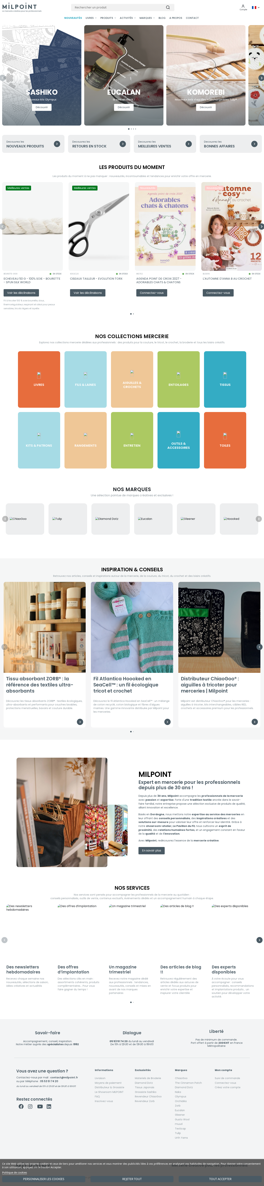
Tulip (178, 1133)
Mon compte (223, 1070)
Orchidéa (181, 1101)
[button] (243, 7)
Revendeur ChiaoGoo (148, 1096)
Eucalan (180, 1110)
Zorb (177, 1105)
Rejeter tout (132, 1179)
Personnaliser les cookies (43, 1179)
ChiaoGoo (181, 1078)
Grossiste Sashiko (145, 1092)
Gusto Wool (182, 1119)
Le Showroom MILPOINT (109, 1092)
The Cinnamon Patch (188, 1083)
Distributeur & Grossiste (109, 1087)
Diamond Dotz (144, 1083)
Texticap (180, 1128)
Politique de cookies (14, 1172)
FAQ (97, 1096)
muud (178, 1124)
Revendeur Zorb (145, 1101)
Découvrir (42, 107)
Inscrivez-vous (104, 1101)
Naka (178, 1092)
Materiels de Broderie (148, 1078)
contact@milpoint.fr (64, 1077)
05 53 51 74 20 (49, 1081)
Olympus (180, 1096)
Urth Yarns (181, 1138)
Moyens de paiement (108, 1083)
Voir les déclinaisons (21, 293)
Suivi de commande (227, 1078)
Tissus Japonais (144, 1087)
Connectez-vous (225, 1083)
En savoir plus (151, 850)
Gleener (180, 1115)
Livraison (100, 1078)
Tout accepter (220, 1179)
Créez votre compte (227, 1087)
